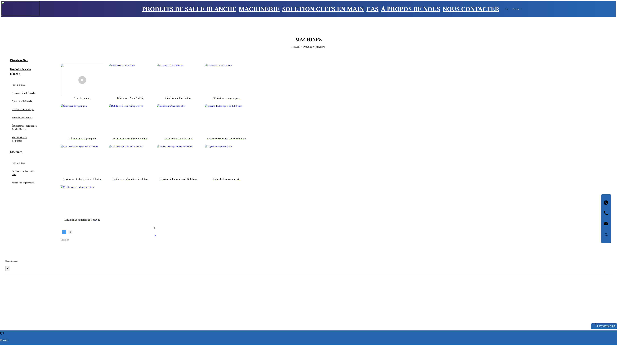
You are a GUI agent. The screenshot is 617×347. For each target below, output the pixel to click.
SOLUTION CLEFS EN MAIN (323, 9)
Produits (307, 46)
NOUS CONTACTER (471, 9)
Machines (320, 46)
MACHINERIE (259, 9)
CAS (372, 9)
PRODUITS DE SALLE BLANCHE (189, 9)
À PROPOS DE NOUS (410, 9)
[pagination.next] (155, 236)
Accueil (296, 46)
